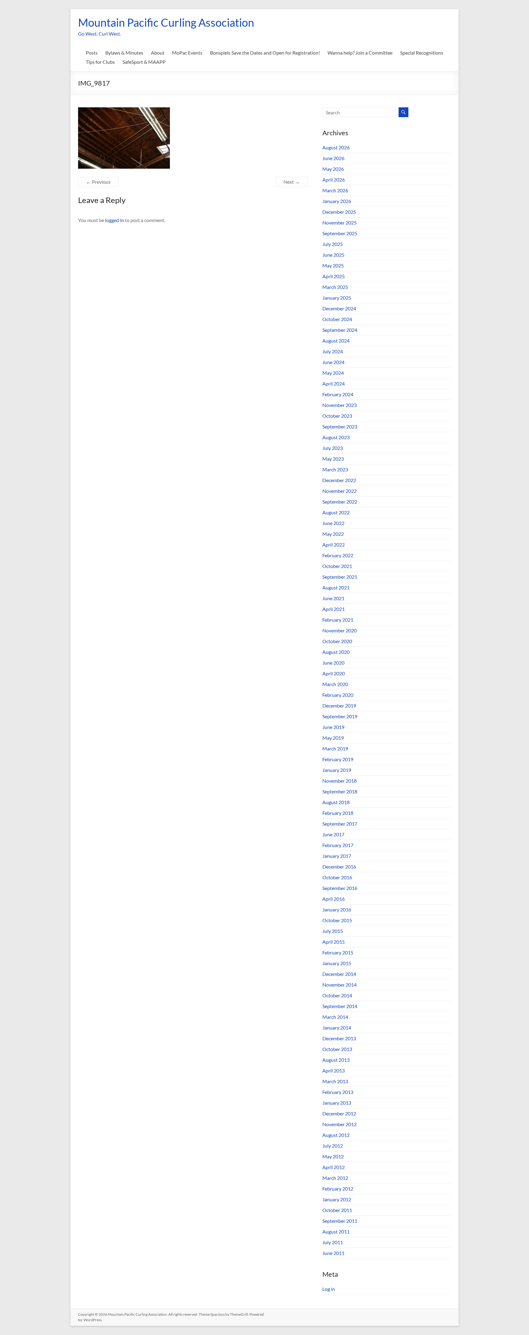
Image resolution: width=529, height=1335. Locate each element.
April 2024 (333, 383)
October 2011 (337, 1210)
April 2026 (333, 179)
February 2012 (337, 1188)
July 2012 (332, 1146)
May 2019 (333, 738)
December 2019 (339, 705)
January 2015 (336, 963)
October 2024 (337, 319)
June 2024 (333, 362)
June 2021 (333, 598)
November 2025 (339, 222)
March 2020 (335, 684)
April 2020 (333, 673)
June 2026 (333, 158)
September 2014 (339, 1006)
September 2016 (339, 888)
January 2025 (336, 298)
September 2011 (339, 1221)
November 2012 (339, 1124)
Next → (291, 182)
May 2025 (333, 265)
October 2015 (337, 920)
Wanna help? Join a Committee (360, 53)
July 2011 (332, 1242)
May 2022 (333, 534)
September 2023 (339, 426)
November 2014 (339, 985)
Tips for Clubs (100, 62)
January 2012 (336, 1199)
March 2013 (335, 1081)
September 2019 (339, 716)
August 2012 (336, 1135)
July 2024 (332, 351)
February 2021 (337, 620)
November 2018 (339, 781)
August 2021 (336, 587)
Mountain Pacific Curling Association (166, 22)
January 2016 (336, 909)
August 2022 (336, 512)
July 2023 (332, 448)
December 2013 (339, 1038)
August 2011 (336, 1231)
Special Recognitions (421, 53)
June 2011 (333, 1253)
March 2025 (335, 287)
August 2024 (336, 340)
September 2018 (339, 791)
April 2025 (333, 276)
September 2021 (339, 577)
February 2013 (337, 1092)
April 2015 (333, 942)
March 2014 (335, 1017)
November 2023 (339, 405)
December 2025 (339, 212)
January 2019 (336, 770)
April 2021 (333, 609)
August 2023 (336, 437)
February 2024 (337, 394)
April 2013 (333, 1070)
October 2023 (337, 416)
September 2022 (339, 501)
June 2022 (333, 523)
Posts (92, 53)
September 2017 (339, 824)
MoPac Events (187, 53)
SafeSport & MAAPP (144, 62)
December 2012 (339, 1113)
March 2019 (335, 748)
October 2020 (337, 641)
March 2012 (335, 1178)
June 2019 (333, 727)
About (157, 53)
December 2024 (339, 308)
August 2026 (336, 147)
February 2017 (337, 845)
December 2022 (339, 480)
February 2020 (337, 695)
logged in (114, 220)
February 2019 (337, 759)
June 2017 (333, 834)
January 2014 (336, 1027)
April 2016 (333, 899)
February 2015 (337, 952)
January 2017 (336, 856)
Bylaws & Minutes (124, 53)
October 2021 (337, 566)
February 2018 (337, 813)
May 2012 (333, 1156)
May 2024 (333, 373)
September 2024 (339, 330)
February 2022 (337, 555)
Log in (328, 1289)
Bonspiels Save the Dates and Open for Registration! (265, 53)
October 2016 (337, 877)
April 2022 (333, 544)
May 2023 (333, 459)
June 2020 (333, 663)
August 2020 (336, 652)
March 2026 (335, 190)
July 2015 (332, 931)
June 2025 (333, 255)
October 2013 (337, 1049)
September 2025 (339, 233)
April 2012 (333, 1167)
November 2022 (339, 491)
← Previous (98, 182)
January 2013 (336, 1103)
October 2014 (337, 995)
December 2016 (339, 866)
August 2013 (336, 1060)
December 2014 (339, 974)
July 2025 (332, 244)
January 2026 (336, 201)
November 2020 (339, 630)
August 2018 (336, 802)
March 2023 (335, 469)
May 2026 (333, 169)
